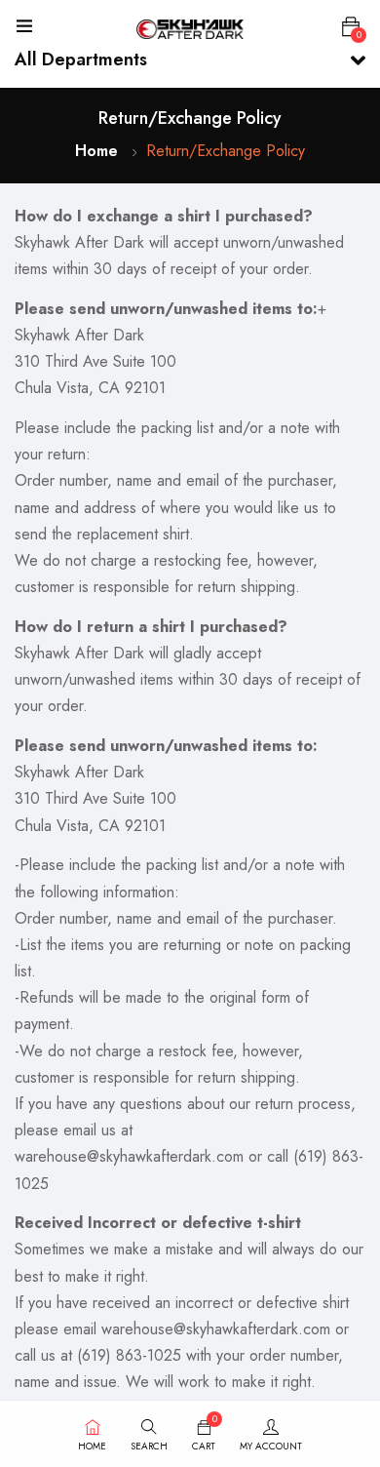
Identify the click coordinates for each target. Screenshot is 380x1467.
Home (96, 150)
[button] (351, 27)
